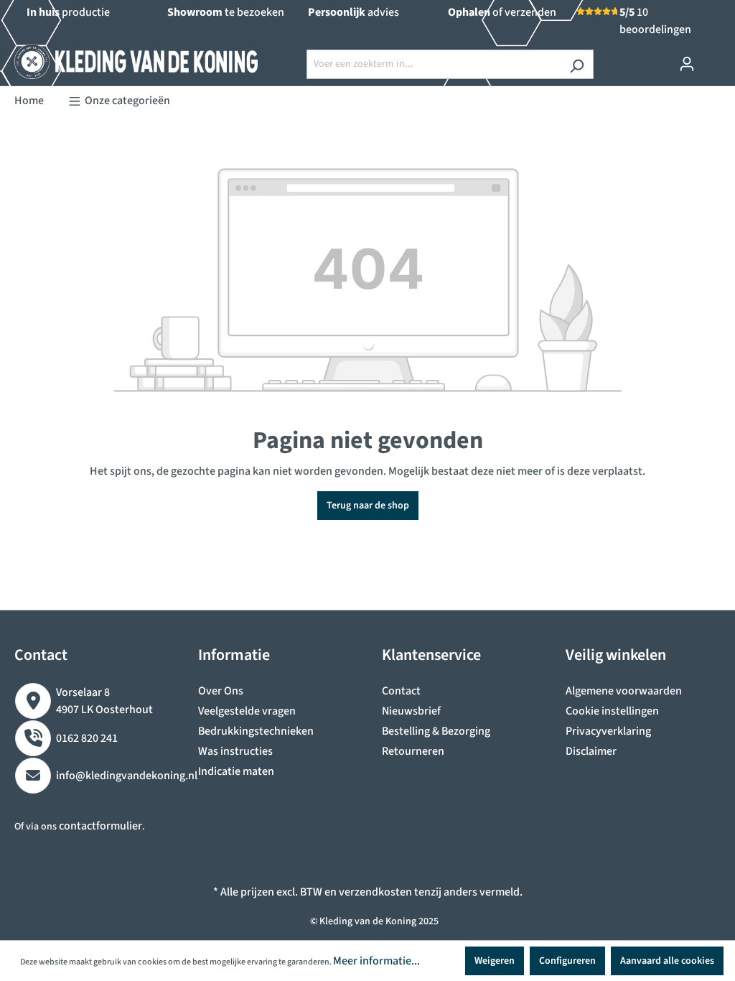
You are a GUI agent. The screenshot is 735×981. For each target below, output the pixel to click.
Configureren (567, 961)
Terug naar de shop (368, 505)
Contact (401, 691)
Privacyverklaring (608, 731)
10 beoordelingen (655, 20)
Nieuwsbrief (411, 711)
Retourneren (413, 751)
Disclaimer (591, 751)
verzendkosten (375, 892)
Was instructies (235, 751)
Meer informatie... (376, 961)
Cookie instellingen (612, 711)
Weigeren (494, 961)
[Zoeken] (577, 64)
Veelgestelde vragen (247, 711)
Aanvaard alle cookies (667, 961)
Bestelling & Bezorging (436, 731)
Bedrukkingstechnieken (256, 731)
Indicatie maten (236, 771)
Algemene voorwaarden (624, 691)
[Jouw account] (686, 64)
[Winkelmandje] (712, 58)
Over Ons (220, 691)
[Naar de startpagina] (122, 61)
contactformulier (100, 826)
